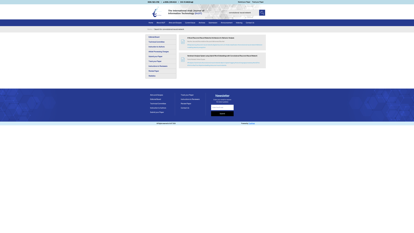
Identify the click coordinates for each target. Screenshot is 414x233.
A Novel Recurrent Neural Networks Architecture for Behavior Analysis (210, 38)
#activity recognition (200, 47)
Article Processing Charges (159, 52)
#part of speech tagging (228, 63)
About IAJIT (161, 23)
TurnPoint (252, 123)
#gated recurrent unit (219, 45)
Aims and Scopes (175, 23)
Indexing (239, 23)
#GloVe (189, 65)
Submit (222, 114)
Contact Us (250, 23)
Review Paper (154, 71)
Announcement (226, 23)
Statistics (152, 76)
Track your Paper (258, 2)
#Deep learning (192, 45)
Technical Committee (157, 42)
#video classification (232, 45)
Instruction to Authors (157, 47)
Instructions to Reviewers (158, 66)
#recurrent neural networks (205, 45)
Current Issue (190, 23)
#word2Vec (256, 63)
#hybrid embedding (204, 65)
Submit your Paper (244, 2)
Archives (202, 23)
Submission (213, 23)
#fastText (195, 65)
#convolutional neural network (247, 45)
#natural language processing (243, 63)
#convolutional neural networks (211, 63)
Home (151, 23)
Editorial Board (154, 37)
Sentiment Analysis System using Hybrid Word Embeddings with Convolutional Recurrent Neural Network (222, 56)
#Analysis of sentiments (194, 63)
